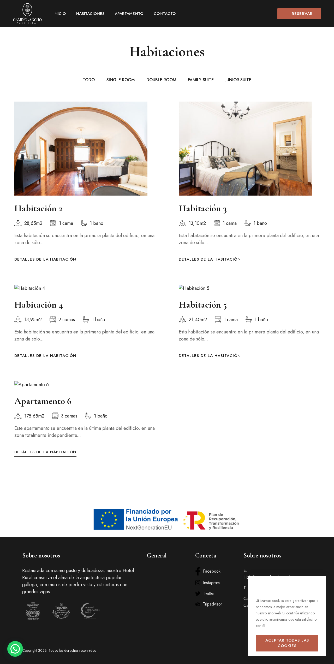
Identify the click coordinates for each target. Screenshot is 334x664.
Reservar (302, 13)
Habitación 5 (203, 304)
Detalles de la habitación (45, 259)
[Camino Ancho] (27, 13)
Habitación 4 (38, 304)
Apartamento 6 (42, 401)
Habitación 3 (203, 208)
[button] (49, 184)
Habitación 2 (38, 208)
